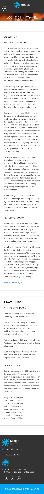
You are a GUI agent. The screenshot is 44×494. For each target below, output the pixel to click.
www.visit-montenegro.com (15, 282)
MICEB (15, 488)
